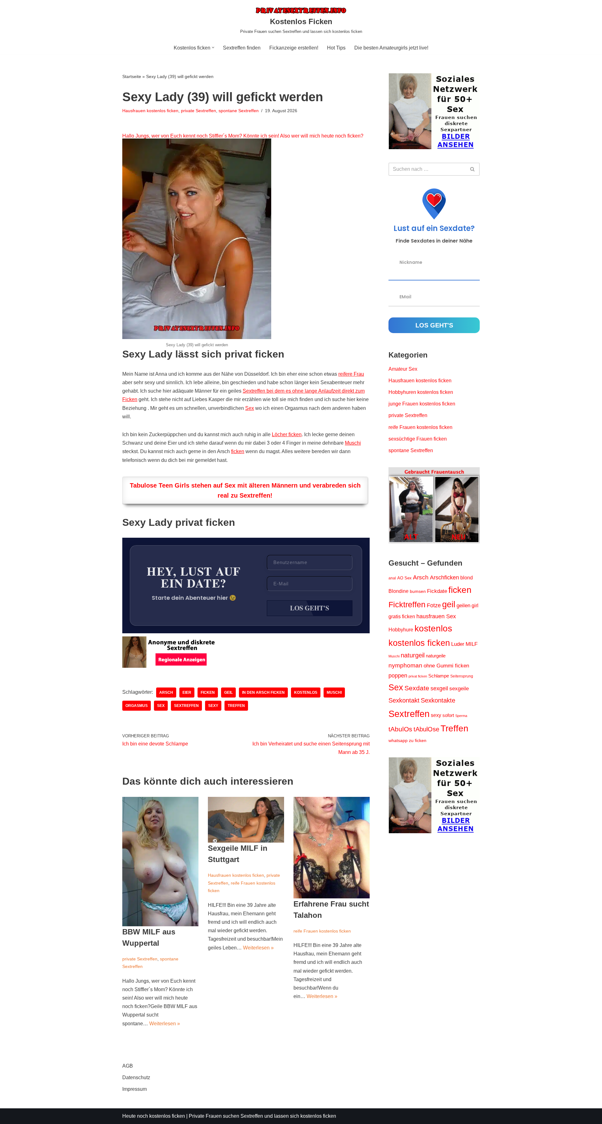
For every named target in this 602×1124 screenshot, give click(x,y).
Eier (186, 692)
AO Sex (404, 578)
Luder (457, 644)
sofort (448, 715)
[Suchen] (473, 169)
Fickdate (437, 591)
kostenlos (305, 692)
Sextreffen (186, 705)
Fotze (434, 605)
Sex (249, 408)
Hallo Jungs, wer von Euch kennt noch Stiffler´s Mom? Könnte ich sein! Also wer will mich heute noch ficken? (242, 136)
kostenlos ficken (419, 643)
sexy (213, 705)
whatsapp (398, 740)
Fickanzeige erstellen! (293, 47)
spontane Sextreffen (239, 110)
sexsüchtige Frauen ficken (417, 439)
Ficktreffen (406, 604)
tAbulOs (400, 729)
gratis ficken (401, 616)
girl (475, 605)
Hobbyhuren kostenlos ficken (420, 392)
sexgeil (439, 688)
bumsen (418, 591)
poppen (397, 675)
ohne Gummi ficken (446, 666)
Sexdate (416, 688)
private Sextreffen (198, 110)
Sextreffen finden (242, 47)
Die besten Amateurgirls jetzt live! (391, 47)
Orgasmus (136, 705)
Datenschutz (136, 1077)
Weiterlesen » (164, 1023)
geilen (463, 606)
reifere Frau (351, 374)
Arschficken (444, 577)
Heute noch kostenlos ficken (153, 1116)
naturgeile (436, 655)
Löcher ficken (287, 434)
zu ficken (417, 740)
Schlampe (438, 675)
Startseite (131, 76)
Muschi (353, 443)
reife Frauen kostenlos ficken (322, 930)
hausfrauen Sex (436, 616)
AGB (127, 1066)
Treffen (236, 705)
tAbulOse (426, 729)
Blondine (398, 591)
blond (466, 577)
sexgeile (459, 689)
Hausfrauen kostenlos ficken (150, 110)
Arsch (166, 692)
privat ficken (418, 676)
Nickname (410, 262)
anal (392, 578)
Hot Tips (336, 47)
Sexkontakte (438, 700)
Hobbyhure (400, 629)
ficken (237, 451)
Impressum (134, 1089)
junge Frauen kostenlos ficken (421, 403)
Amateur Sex (402, 369)
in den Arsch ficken (263, 692)
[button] (213, 47)
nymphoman (405, 665)
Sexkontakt (404, 700)
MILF (472, 644)
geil (228, 692)
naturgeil (413, 655)
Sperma (461, 716)
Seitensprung (461, 676)
